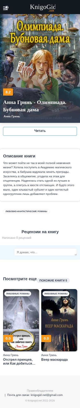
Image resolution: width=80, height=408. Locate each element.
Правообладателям (40, 390)
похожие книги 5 (53, 280)
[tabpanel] (21, 327)
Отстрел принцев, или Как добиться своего (17, 361)
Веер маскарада (54, 359)
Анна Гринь (12, 116)
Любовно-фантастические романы (26, 211)
